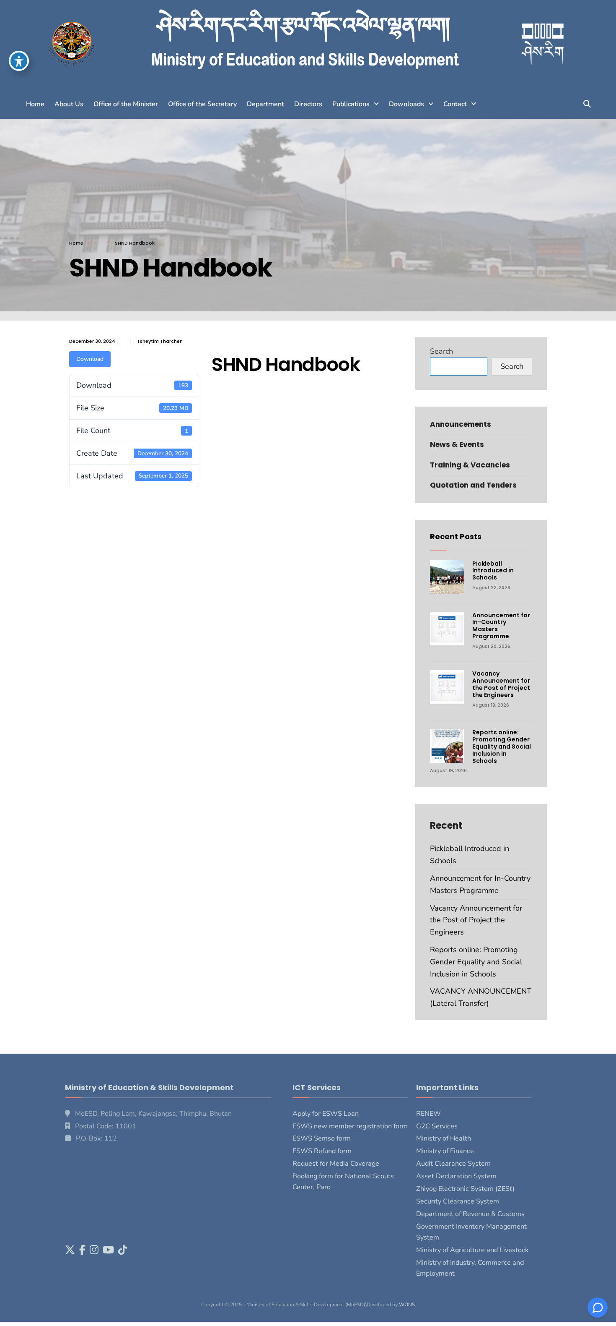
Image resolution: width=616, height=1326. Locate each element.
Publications (351, 104)
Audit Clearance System (453, 1163)
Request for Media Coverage (335, 1163)
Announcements (460, 424)
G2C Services (437, 1126)
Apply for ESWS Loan (325, 1113)
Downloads (406, 104)
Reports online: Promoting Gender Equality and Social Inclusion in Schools (501, 746)
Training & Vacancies (470, 465)
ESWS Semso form (321, 1138)
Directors (308, 104)
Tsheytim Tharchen (160, 341)
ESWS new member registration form (350, 1126)
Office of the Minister (125, 104)
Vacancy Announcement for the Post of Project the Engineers (501, 684)
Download (90, 359)
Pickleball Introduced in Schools (493, 570)
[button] (355, 104)
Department (265, 104)
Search (441, 351)
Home (35, 104)
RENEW (428, 1113)
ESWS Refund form (322, 1151)
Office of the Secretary (202, 104)
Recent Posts (455, 536)
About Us (68, 104)
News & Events (457, 444)
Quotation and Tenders (473, 485)
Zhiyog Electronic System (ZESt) (465, 1188)
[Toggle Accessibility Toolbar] (19, 61)
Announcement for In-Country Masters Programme (501, 625)
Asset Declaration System (456, 1176)
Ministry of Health (443, 1138)
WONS (407, 1304)
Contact (455, 104)
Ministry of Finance (445, 1151)
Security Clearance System (457, 1201)
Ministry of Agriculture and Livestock (472, 1250)
